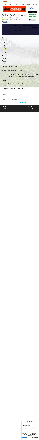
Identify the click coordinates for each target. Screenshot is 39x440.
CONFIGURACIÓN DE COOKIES (35, 437)
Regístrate (6, 19)
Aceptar (24, 437)
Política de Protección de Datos (6, 108)
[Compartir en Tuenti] (5, 74)
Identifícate (3, 19)
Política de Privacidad (5, 107)
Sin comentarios (16, 17)
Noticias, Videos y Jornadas (11, 17)
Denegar (29, 437)
